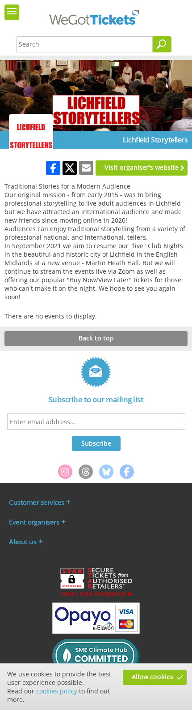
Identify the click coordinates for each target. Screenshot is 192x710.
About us (22, 541)
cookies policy (56, 691)
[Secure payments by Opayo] (96, 632)
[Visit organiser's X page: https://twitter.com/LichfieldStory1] (70, 168)
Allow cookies (152, 676)
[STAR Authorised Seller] (96, 595)
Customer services (36, 502)
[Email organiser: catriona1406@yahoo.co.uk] (86, 168)
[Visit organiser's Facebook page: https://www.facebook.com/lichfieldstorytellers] (53, 168)
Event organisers (34, 521)
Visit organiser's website (141, 167)
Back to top (96, 338)
